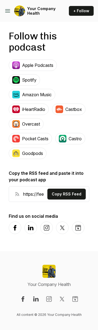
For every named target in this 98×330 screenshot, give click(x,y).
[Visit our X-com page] (62, 299)
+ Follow (81, 10)
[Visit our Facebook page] (23, 299)
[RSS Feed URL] (17, 194)
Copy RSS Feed (66, 194)
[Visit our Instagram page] (49, 299)
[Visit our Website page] (75, 299)
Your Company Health (41, 11)
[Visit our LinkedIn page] (36, 299)
